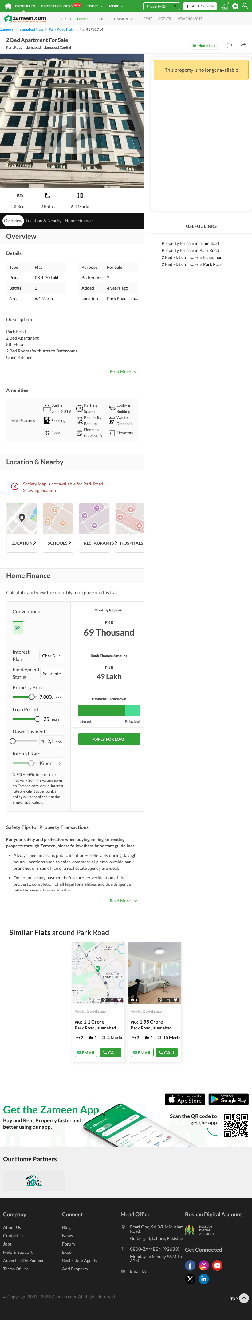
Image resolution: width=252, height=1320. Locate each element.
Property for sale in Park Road (190, 250)
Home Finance (79, 220)
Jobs (7, 1243)
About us (12, 1227)
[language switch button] (224, 6)
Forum (68, 1243)
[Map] (104, 1000)
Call (113, 1052)
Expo (67, 1252)
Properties (25, 6)
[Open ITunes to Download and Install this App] (186, 1103)
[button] (51, 655)
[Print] (229, 45)
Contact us (13, 1235)
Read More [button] (120, 371)
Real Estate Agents (79, 1260)
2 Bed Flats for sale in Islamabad (192, 257)
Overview (13, 220)
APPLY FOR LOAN (109, 739)
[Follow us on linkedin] (205, 1284)
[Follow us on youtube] (219, 1270)
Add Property (75, 1268)
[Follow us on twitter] (192, 1284)
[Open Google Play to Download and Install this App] (228, 1103)
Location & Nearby (43, 220)
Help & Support (18, 1252)
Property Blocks (60, 6)
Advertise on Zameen (24, 1260)
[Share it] (112, 1000)
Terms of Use (16, 1268)
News (67, 1235)
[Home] (8, 6)
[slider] (32, 697)
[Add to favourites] (119, 1000)
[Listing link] (98, 1002)
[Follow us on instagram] (205, 1270)
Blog (66, 1227)
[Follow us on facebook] (192, 1270)
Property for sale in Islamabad (190, 243)
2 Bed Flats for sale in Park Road (192, 264)
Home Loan (207, 45)
